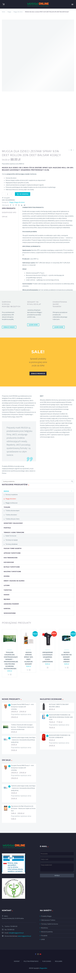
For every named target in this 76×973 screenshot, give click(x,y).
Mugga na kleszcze (11, 503)
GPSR (43, 939)
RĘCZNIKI (7, 599)
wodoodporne (10, 613)
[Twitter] (13, 205)
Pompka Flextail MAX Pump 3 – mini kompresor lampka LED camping (22, 706)
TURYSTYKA (8, 590)
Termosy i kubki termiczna (49, 924)
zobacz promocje (38, 373)
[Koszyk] (3, 4)
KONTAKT (17, 961)
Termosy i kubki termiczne (14, 532)
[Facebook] (10, 205)
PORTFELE (7, 528)
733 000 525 (13, 926)
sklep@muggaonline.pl (16, 933)
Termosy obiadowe (12, 544)
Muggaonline (43, 968)
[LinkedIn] (21, 205)
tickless (7, 507)
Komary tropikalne (12, 494)
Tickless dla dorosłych (12, 510)
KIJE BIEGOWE (9, 562)
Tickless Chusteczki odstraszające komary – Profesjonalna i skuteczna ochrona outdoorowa (22, 727)
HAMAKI (6, 594)
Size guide (7, 198)
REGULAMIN (58, 961)
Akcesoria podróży (11, 604)
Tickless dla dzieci (11, 515)
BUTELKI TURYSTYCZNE (12, 567)
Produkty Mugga (46, 916)
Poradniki (44, 935)
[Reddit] (24, 205)
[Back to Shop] (71, 150)
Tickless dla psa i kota (12, 519)
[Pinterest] (16, 205)
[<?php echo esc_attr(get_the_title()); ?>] (10, 674)
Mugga (9, 12)
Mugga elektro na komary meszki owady (66, 657)
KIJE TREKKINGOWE (10, 557)
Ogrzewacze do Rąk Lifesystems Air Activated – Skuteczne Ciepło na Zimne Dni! (23, 808)
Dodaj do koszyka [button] (8, 674)
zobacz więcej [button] (9, 327)
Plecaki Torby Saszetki (13, 548)
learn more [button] (33, 325)
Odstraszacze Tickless (48, 920)
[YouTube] (40, 954)
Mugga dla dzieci (18, 12)
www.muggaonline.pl (24, 936)
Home (3, 12)
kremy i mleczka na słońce (14, 581)
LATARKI (7, 585)
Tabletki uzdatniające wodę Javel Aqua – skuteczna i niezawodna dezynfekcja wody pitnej (23, 740)
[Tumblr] (19, 205)
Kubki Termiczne (11, 536)
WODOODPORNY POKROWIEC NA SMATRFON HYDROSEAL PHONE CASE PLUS (61, 717)
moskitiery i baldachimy (13, 523)
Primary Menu (72, 4)
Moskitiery (44, 928)
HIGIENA (7, 576)
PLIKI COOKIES (46, 961)
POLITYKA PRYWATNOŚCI (31, 961)
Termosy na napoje (12, 540)
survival (7, 608)
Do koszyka (23, 194)
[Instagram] (38, 954)
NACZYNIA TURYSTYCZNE (12, 571)
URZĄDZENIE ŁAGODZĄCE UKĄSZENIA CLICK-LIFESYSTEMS (47, 657)
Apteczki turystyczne (12, 553)
